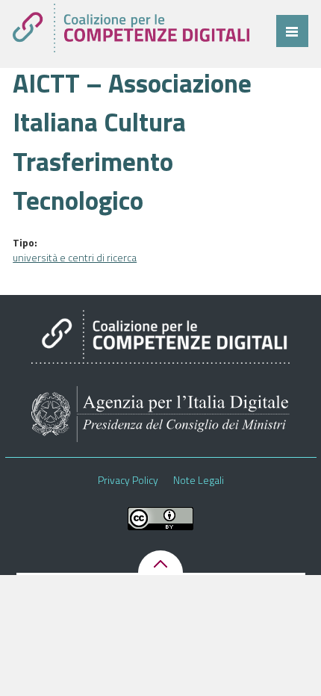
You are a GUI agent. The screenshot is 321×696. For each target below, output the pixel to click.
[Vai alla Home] (131, 28)
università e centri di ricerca (75, 257)
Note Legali (198, 480)
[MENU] (292, 31)
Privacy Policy (128, 480)
